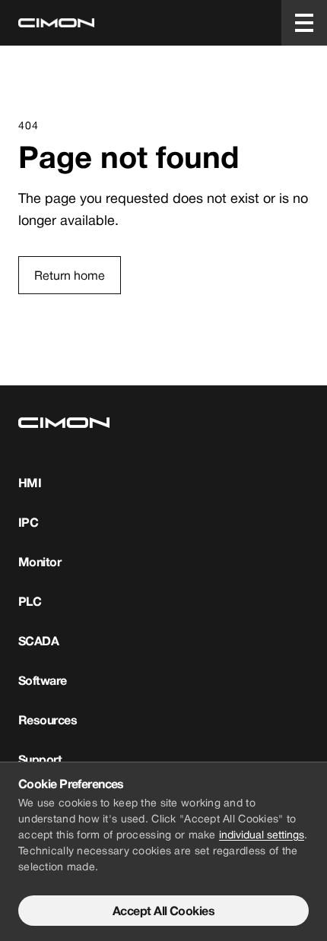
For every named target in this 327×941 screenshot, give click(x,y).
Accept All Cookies (163, 910)
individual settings (261, 834)
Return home (69, 275)
